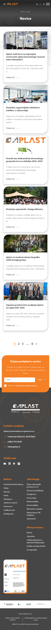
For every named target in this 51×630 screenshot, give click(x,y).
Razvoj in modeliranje (35, 491)
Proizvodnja (31, 498)
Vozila (6, 496)
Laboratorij (31, 519)
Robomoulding (32, 502)
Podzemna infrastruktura (13, 484)
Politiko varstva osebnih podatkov (26, 385)
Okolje (6, 488)
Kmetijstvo (8, 499)
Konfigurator (9, 514)
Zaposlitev (31, 536)
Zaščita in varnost (10, 503)
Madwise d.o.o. (27, 614)
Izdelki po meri (9, 510)
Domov (23, 12)
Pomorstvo (8, 507)
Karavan (7, 492)
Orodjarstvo (31, 494)
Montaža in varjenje (34, 509)
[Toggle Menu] (48, 4)
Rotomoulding (32, 505)
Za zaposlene (32, 550)
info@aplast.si (14, 447)
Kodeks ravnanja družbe (36, 546)
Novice (29, 533)
